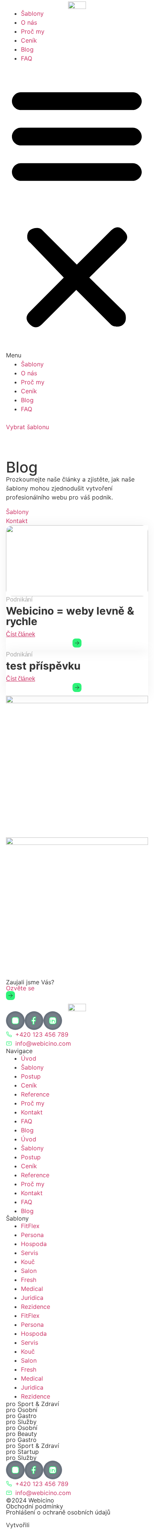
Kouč (28, 1261)
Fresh (28, 1279)
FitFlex (30, 1226)
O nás (29, 22)
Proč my (32, 31)
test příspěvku (43, 665)
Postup (31, 1076)
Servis (29, 1252)
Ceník (29, 40)
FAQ (26, 58)
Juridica (32, 1297)
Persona (32, 1235)
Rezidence (35, 1306)
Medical (32, 1288)
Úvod (28, 1058)
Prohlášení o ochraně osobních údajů (58, 1512)
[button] (77, 211)
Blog (27, 49)
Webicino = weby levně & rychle (70, 616)
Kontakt (32, 1112)
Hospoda (34, 1244)
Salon (29, 1270)
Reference (35, 1094)
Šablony (32, 13)
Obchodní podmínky (34, 1506)
